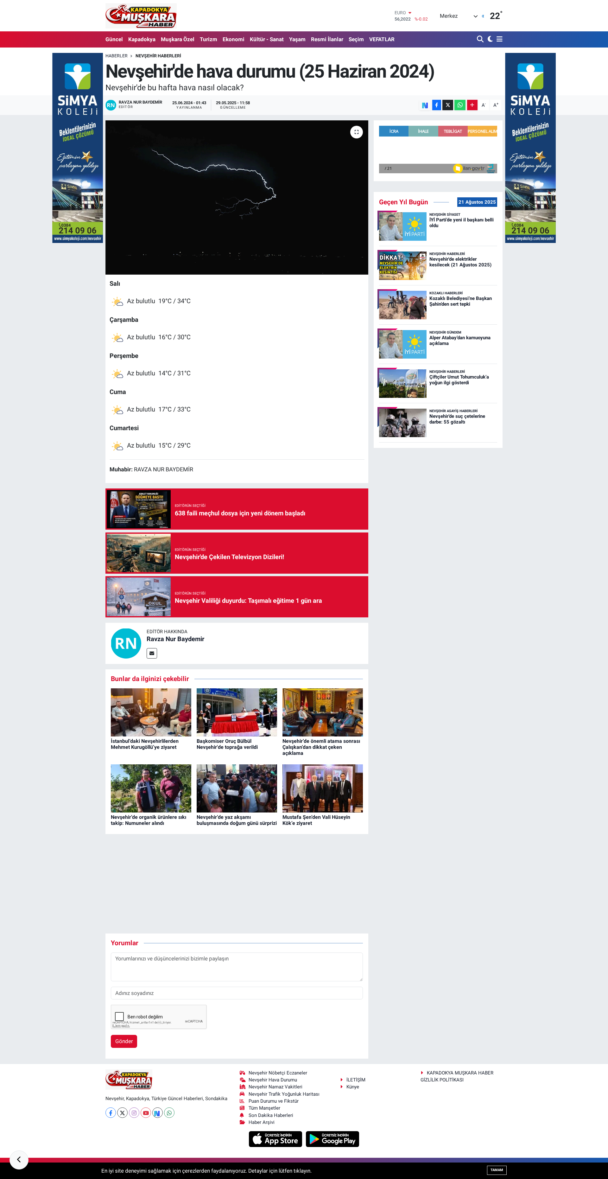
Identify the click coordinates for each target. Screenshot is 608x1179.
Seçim (356, 39)
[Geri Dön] (19, 1159)
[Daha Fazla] (472, 105)
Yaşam (297, 39)
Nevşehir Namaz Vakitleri (275, 1087)
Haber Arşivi (262, 1122)
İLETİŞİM (355, 1080)
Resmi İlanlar (327, 39)
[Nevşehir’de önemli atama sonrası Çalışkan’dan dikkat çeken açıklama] (322, 712)
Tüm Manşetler (264, 1108)
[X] (122, 1112)
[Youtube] (146, 1112)
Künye (352, 1087)
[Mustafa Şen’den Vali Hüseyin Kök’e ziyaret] (322, 788)
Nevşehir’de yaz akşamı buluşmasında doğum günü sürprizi (237, 820)
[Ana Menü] (498, 39)
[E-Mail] (152, 653)
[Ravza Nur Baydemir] (126, 643)
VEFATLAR (382, 39)
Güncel (114, 39)
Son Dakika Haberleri (271, 1115)
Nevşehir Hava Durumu (273, 1080)
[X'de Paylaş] (447, 105)
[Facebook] (110, 1112)
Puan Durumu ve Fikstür (274, 1101)
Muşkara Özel (177, 39)
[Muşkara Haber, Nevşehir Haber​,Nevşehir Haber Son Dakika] (141, 15)
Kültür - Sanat (267, 39)
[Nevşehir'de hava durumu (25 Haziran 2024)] (237, 197)
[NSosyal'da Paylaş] (425, 105)
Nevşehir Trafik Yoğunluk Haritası (284, 1094)
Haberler (116, 55)
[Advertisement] (237, 883)
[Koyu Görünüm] (489, 39)
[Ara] (481, 39)
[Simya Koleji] (77, 147)
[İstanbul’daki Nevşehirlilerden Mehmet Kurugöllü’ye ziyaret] (151, 712)
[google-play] (333, 1139)
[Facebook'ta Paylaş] (436, 105)
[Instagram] (134, 1112)
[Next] (157, 1112)
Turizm (208, 39)
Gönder (124, 1041)
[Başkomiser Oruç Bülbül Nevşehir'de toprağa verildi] (237, 712)
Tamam (497, 1170)
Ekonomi (233, 39)
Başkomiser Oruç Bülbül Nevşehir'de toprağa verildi (227, 744)
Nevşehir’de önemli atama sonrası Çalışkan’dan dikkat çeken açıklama (321, 747)
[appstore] (276, 1139)
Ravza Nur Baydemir (175, 639)
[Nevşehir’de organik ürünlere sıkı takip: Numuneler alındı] (151, 788)
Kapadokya (141, 39)
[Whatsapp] (169, 1112)
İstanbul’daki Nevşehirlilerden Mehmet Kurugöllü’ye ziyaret (145, 744)
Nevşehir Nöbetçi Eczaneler (278, 1073)
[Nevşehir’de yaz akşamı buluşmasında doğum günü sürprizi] (237, 788)
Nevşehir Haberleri (158, 55)
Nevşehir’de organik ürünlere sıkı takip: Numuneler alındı (148, 820)
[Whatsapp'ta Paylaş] (460, 105)
